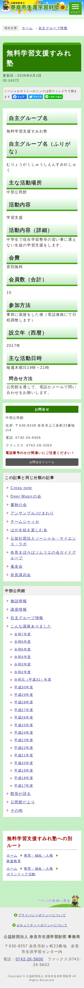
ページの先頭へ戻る (54, 900)
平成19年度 (23, 770)
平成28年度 (23, 702)
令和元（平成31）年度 (33, 679)
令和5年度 (22, 649)
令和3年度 (22, 664)
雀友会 (16, 566)
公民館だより (22, 802)
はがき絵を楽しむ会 (28, 530)
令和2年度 (22, 672)
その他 (16, 810)
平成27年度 (23, 710)
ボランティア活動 (21, 874)
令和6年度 (22, 641)
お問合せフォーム (42, 462)
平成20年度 (23, 763)
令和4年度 (22, 657)
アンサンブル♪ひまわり (32, 513)
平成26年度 (23, 717)
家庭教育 (14, 861)
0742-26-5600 (29, 959)
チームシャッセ (24, 522)
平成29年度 (23, 695)
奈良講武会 (20, 575)
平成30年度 (23, 687)
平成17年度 (23, 785)
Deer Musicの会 (25, 496)
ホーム (27, 28)
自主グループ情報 (53, 28)
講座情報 (18, 609)
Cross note (21, 488)
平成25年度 (23, 725)
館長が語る (20, 794)
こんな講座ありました (31, 626)
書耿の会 (18, 505)
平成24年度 (23, 732)
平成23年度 (23, 740)
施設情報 (18, 601)
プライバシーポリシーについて (42, 915)
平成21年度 (23, 755)
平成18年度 (23, 778)
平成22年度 (23, 748)
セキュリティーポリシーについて (42, 925)
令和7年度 (22, 634)
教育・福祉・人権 (38, 855)
